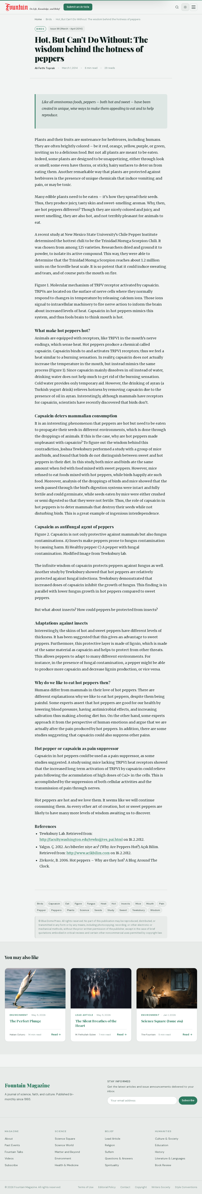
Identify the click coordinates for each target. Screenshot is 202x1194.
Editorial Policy (107, 1187)
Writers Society (161, 1187)
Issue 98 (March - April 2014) (66, 28)
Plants (70, 910)
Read (54, 1034)
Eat (67, 903)
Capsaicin (54, 903)
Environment (63, 1158)
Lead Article (112, 1138)
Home (38, 19)
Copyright (141, 1187)
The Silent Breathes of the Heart (95, 1023)
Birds (40, 903)
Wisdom (155, 910)
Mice (138, 903)
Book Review (163, 1165)
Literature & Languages (170, 1158)
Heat (103, 903)
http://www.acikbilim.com (88, 853)
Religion (110, 1145)
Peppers (56, 910)
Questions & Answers (119, 1158)
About (9, 1138)
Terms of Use (86, 1187)
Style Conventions (186, 1187)
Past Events (12, 1145)
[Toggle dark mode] (185, 7)
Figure (78, 903)
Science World (64, 1145)
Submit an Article (78, 7)
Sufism (109, 1152)
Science (84, 910)
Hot (114, 903)
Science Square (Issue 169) (162, 1021)
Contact (125, 1187)
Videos (9, 1158)
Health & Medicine (67, 1165)
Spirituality (112, 1165)
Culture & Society (166, 1138)
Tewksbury (138, 910)
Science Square (65, 1138)
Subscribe (188, 1100)
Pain (161, 903)
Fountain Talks (14, 1152)
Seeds (98, 910)
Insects (125, 903)
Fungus (91, 903)
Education (161, 1145)
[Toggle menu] (193, 7)
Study (111, 910)
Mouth (150, 903)
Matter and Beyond (67, 1152)
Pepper (41, 910)
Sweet (123, 910)
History (159, 1152)
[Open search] (177, 7)
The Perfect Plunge (25, 1021)
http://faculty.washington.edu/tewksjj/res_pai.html (81, 839)
